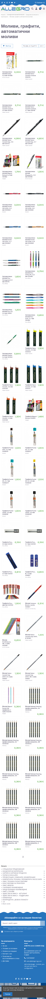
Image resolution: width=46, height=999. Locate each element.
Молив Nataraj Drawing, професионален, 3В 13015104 (33, 742)
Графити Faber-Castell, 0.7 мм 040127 (30, 386)
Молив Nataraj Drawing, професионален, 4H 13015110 (10, 775)
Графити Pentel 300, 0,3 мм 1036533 (7, 449)
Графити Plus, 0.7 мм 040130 (30, 543)
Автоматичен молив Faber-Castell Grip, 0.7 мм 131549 (30, 141)
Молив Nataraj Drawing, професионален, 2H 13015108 (33, 708)
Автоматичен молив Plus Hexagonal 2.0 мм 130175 (7, 279)
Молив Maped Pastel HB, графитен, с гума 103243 (7, 709)
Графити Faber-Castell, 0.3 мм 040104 (30, 350)
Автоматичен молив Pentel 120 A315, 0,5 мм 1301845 (30, 207)
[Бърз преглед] (19, 63)
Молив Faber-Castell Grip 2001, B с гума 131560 (7, 675)
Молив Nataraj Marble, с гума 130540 (30, 919)
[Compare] (19, 59)
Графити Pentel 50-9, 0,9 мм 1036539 (30, 481)
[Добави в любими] (19, 55)
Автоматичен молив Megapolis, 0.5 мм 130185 (30, 174)
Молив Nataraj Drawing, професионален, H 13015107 (33, 843)
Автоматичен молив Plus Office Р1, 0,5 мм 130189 (30, 273)
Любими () (41, 3)
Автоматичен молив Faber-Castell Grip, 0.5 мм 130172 (7, 141)
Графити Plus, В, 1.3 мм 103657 (30, 573)
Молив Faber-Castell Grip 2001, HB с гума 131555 (30, 675)
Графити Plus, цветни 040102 (7, 604)
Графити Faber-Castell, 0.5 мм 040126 (7, 386)
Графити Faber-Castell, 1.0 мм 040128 (7, 418)
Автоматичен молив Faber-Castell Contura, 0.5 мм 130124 (7, 107)
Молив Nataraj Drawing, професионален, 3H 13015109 (10, 742)
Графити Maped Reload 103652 (31, 417)
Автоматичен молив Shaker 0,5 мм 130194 (7, 355)
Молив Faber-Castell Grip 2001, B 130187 (31, 636)
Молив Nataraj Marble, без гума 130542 (30, 882)
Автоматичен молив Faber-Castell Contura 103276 (30, 74)
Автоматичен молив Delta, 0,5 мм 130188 (7, 73)
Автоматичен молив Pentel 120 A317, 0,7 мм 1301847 (7, 240)
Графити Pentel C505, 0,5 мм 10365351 (30, 512)
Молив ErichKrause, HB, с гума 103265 (6, 642)
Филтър (8, 46)
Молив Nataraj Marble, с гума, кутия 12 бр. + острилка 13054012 (7, 963)
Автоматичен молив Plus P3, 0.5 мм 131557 (7, 311)
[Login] (36, 9)
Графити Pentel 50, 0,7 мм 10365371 (7, 481)
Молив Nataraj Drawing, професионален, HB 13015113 (10, 876)
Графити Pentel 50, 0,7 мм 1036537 (30, 449)
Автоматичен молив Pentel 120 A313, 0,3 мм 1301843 (7, 207)
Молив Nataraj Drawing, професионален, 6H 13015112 (33, 809)
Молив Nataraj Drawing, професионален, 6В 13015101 (10, 843)
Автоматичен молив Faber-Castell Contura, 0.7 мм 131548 (30, 107)
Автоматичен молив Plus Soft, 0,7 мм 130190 (30, 317)
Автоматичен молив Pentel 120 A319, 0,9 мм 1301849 (30, 240)
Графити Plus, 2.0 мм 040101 (7, 572)
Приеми (7, 994)
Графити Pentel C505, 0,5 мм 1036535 (7, 512)
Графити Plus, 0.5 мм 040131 (7, 543)
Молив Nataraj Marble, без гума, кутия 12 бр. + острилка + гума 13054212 (7, 921)
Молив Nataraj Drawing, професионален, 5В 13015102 (10, 809)
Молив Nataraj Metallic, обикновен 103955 (30, 962)
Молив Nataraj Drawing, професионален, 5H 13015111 (33, 775)
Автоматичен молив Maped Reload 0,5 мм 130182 (7, 174)
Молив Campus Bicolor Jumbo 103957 (30, 605)
